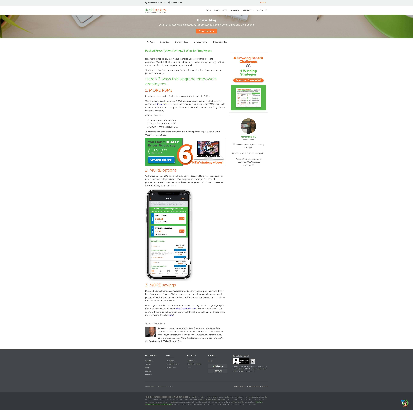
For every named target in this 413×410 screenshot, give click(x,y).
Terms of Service (253, 386)
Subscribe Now (206, 31)
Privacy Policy (239, 386)
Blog (259, 10)
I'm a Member (171, 368)
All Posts (150, 42)
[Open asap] (405, 403)
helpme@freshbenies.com (156, 2)
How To (148, 375)
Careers (148, 371)
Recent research (164, 104)
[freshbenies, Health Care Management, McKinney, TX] (241, 361)
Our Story (148, 361)
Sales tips (164, 42)
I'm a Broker (170, 361)
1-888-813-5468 (176, 2)
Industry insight (200, 42)
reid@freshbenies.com (185, 308)
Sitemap (265, 386)
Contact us (247, 10)
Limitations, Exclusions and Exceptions (158, 404)
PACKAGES (234, 10)
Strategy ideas (181, 42)
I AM (207, 10)
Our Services (220, 10)
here (171, 315)
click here (259, 402)
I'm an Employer (172, 364)
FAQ (188, 368)
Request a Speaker (194, 364)
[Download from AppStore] (248, 82)
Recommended (220, 42)
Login (262, 2)
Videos (147, 364)
